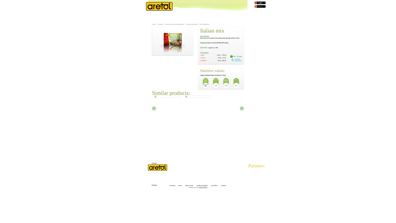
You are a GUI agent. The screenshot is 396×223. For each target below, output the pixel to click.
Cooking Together (202, 185)
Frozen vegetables (192, 24)
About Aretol (198, 17)
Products (158, 17)
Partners (218, 17)
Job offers (214, 185)
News (178, 17)
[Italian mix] (172, 41)
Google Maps (226, 170)
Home (154, 24)
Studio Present (203, 187)
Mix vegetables (204, 24)
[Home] (159, 10)
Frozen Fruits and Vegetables (174, 24)
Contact (238, 17)
